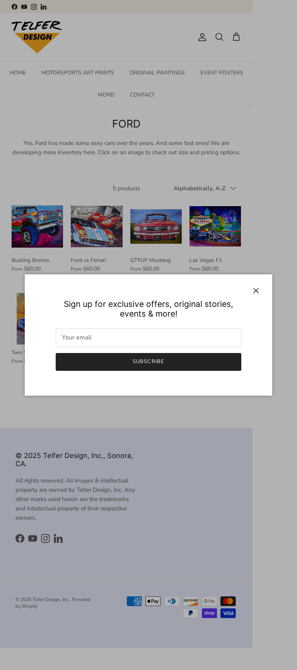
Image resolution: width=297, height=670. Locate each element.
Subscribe (148, 361)
